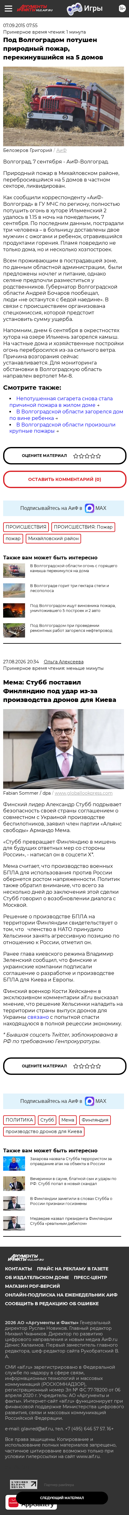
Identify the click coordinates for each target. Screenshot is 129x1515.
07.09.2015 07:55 (20, 25)
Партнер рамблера (59, 1485)
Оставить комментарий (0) (64, 479)
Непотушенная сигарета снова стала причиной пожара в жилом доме (61, 402)
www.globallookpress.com (84, 793)
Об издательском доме (37, 1277)
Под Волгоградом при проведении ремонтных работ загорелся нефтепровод (71, 628)
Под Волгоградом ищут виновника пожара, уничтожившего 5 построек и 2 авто (73, 608)
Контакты (18, 1269)
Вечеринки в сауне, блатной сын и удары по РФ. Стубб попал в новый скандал (73, 1181)
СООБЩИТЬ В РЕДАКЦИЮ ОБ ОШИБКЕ (52, 1303)
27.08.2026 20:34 (21, 662)
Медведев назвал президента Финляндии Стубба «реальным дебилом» (71, 1221)
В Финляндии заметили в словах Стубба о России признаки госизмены (71, 1201)
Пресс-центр (90, 1277)
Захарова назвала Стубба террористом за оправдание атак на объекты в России (71, 1161)
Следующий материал (62, 1498)
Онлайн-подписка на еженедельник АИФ (61, 1295)
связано (39, 1017)
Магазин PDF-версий (32, 1286)
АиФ (61, 150)
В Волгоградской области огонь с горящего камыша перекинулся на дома (73, 568)
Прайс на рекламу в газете (72, 1269)
